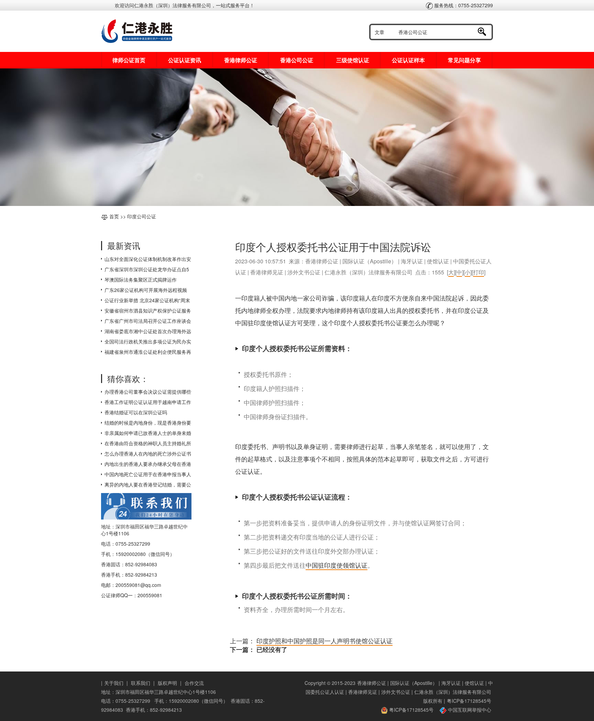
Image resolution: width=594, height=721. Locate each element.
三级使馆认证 (352, 60)
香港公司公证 (296, 60)
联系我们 (140, 682)
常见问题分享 (464, 60)
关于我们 (113, 682)
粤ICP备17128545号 (469, 700)
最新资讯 (123, 245)
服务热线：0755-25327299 (463, 5)
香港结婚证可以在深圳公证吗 (135, 412)
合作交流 (194, 682)
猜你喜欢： (127, 378)
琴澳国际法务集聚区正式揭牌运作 (140, 279)
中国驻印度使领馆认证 (336, 564)
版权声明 (167, 682)
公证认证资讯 (184, 60)
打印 (478, 272)
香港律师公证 (240, 60)
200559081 (150, 595)
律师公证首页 (128, 60)
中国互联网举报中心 (469, 709)
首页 (114, 216)
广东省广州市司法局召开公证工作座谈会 (147, 320)
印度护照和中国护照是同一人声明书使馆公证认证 (324, 640)
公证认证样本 (408, 60)
